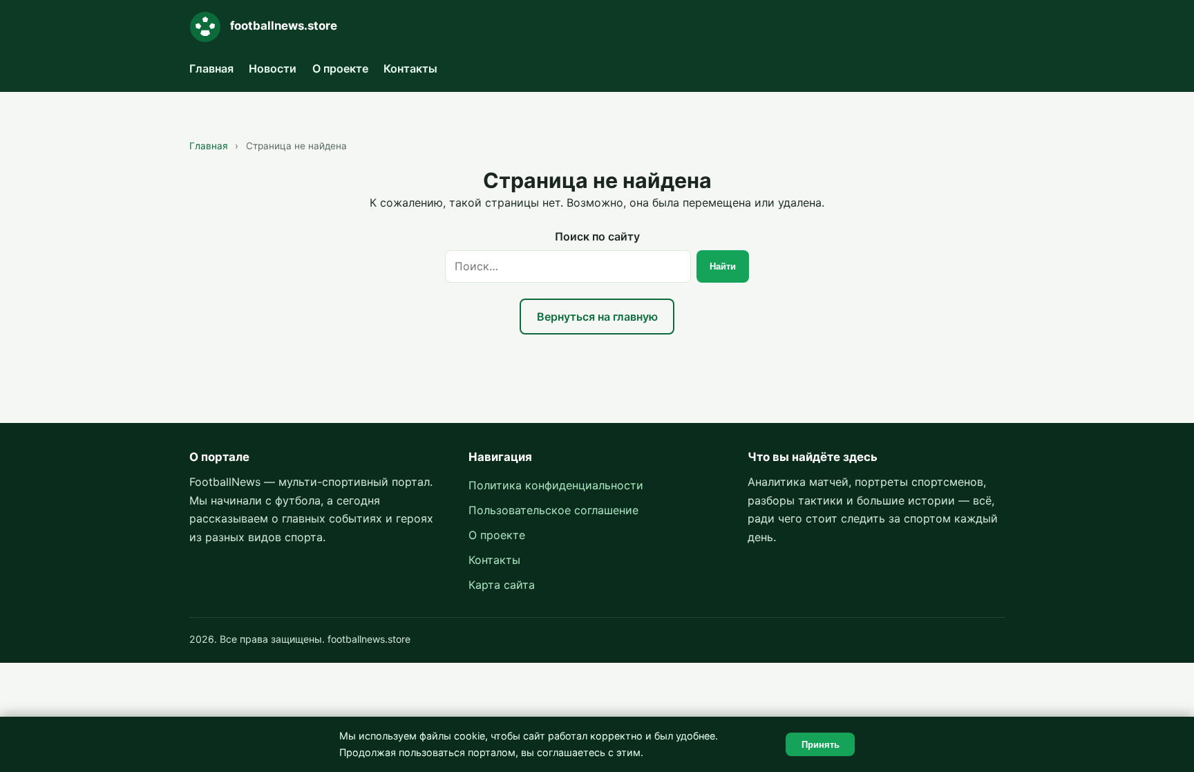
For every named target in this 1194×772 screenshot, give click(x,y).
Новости (272, 68)
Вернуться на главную (597, 316)
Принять (821, 745)
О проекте (340, 68)
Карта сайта (501, 585)
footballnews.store (283, 25)
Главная (211, 68)
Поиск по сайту (597, 236)
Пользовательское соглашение (553, 510)
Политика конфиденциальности (555, 485)
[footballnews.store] (205, 27)
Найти (723, 266)
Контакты (410, 68)
